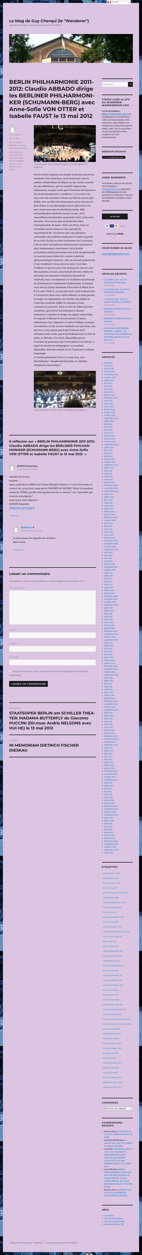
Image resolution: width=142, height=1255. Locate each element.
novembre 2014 (111, 669)
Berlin (12, 142)
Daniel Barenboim (113, 917)
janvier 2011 (109, 803)
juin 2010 (108, 823)
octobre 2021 (110, 462)
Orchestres (23, 148)
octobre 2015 (110, 637)
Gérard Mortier (111, 961)
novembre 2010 (111, 809)
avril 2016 (108, 619)
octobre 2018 (110, 546)
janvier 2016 (109, 628)
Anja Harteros (111, 878)
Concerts (21, 145)
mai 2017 (108, 581)
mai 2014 (108, 686)
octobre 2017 (110, 570)
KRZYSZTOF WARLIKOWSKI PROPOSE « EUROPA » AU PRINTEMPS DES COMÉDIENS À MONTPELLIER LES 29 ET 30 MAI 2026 (118, 334)
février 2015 (109, 660)
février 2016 (109, 625)
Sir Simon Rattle (112, 1077)
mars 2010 (108, 832)
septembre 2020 (111, 491)
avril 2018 (108, 561)
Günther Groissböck (113, 966)
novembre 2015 (111, 634)
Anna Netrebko (112, 883)
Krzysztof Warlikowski (114, 1009)
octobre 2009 (110, 847)
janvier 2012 (109, 768)
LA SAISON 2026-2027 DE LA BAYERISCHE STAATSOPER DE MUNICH (118, 1193)
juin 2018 (108, 555)
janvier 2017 (109, 593)
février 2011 (109, 800)
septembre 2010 (111, 815)
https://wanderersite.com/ (115, 114)
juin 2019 (108, 526)
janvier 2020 (109, 514)
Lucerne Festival (112, 1014)
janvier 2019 (109, 538)
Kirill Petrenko (111, 1000)
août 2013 (108, 713)
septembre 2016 (111, 605)
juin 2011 (108, 788)
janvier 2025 (109, 395)
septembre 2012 (111, 745)
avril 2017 (108, 584)
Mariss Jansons (111, 1029)
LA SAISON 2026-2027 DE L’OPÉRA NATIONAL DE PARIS (118, 1134)
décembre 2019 (111, 517)
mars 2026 (109, 369)
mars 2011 (108, 797)
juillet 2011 (108, 786)
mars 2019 (108, 535)
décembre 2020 (111, 485)
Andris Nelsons (111, 873)
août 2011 (108, 783)
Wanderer (26, 527)
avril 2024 (108, 404)
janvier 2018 (109, 564)
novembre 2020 (111, 488)
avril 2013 (108, 724)
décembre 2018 (110, 541)
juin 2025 (108, 383)
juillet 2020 (109, 497)
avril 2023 (108, 430)
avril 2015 (108, 654)
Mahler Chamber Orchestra (117, 1024)
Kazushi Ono (110, 990)
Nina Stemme (111, 1038)
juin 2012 (108, 753)
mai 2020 (108, 503)
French (114, 2)
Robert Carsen (111, 1068)
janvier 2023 (109, 439)
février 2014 (109, 695)
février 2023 (109, 436)
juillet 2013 (109, 716)
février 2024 (109, 409)
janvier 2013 (109, 733)
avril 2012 (108, 759)
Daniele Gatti (110, 922)
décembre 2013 (110, 701)
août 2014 (108, 678)
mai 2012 (108, 756)
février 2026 (109, 371)
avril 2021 (108, 476)
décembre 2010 (110, 806)
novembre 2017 (111, 567)
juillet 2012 (109, 751)
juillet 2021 (109, 468)
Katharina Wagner (113, 985)
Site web (14, 657)
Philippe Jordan (112, 1048)
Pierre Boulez (110, 1053)
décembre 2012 (110, 736)
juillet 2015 (109, 646)
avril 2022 (108, 456)
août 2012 (108, 748)
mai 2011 (108, 791)
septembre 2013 (111, 710)
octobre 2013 (109, 707)
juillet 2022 (109, 447)
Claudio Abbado (16, 161)
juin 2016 (108, 614)
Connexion (109, 1215)
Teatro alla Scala (112, 1087)
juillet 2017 (109, 576)
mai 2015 (108, 651)
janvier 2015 (109, 663)
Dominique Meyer (113, 936)
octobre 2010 (110, 812)
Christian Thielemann (115, 902)
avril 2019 (108, 532)
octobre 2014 (110, 672)
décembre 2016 (111, 596)
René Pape (109, 1058)
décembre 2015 (110, 631)
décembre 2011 (110, 771)
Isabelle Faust (15, 164)
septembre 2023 (111, 418)
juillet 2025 (109, 380)
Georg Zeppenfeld (113, 951)
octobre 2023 (110, 415)
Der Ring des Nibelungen (116, 931)
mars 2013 (108, 727)
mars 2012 (108, 762)
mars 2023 (108, 433)
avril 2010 (108, 829)
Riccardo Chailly (112, 1063)
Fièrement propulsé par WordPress (62, 1243)
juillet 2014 (109, 681)
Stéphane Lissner (112, 1082)
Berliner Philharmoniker (115, 893)
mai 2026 (108, 363)
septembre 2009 (111, 850)
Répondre (14, 515)
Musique (13, 148)
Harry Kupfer (110, 970)
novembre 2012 (111, 739)
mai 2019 (108, 529)
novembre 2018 (111, 544)
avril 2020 (108, 506)
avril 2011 (108, 794)
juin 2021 (108, 471)
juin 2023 (108, 424)
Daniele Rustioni (112, 927)
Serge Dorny (110, 1072)
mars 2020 (109, 509)
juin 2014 (108, 683)
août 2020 (108, 494)
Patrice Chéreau (112, 1043)
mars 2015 (108, 657)
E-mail (13, 643)
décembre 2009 (111, 841)
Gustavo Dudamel (113, 956)
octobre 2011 (109, 777)
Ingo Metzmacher (112, 975)
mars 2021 (108, 479)
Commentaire (18, 588)
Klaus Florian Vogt (113, 1004)
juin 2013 (108, 718)
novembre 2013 (111, 704)
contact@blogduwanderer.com (116, 254)
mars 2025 (109, 392)
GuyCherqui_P (15, 134)
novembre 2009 (111, 844)
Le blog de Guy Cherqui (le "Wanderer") (49, 20)
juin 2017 (108, 579)
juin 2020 (108, 500)
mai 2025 (108, 386)
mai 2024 (108, 401)
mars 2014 (108, 692)
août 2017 (108, 573)
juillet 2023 (109, 421)
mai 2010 (108, 826)
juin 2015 (108, 648)
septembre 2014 (111, 675)
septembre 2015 (111, 640)
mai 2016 (108, 616)
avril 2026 (108, 366)
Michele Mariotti (112, 1034)
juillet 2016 (109, 611)
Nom (12, 630)
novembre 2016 (111, 599)
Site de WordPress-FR (114, 1224)
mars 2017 (108, 587)
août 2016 (108, 608)
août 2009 (108, 853)
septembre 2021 (111, 465)
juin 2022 (108, 450)
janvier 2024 (109, 412)
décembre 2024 (111, 398)
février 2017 (109, 590)
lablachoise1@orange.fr (22, 507)
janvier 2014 (109, 698)
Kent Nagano (110, 995)
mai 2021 (108, 474)
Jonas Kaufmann (112, 980)
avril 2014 (108, 689)
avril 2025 (108, 389)
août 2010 (108, 818)
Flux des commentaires (114, 1221)
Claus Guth (109, 912)
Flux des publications (113, 1218)
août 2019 (108, 523)
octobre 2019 (110, 520)
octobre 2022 (110, 441)
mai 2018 (108, 558)
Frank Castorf (110, 946)
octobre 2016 (110, 602)
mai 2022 (108, 453)
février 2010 (109, 835)
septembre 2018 (111, 549)
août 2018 (108, 552)
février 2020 (109, 511)
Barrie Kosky (110, 888)
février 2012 (109, 765)
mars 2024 (109, 406)
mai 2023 (108, 427)
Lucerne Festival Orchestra (116, 1019)
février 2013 (109, 730)
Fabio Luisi (109, 941)
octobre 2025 (110, 377)
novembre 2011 (110, 774)
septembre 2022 (111, 444)
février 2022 (109, 459)
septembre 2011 (111, 780)
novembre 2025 (111, 374)
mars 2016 (108, 622)
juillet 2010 (109, 821)
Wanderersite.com (111, 189)
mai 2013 (108, 721)
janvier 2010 (109, 838)
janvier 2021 (109, 482)
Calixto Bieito (111, 897)
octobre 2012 (110, 742)
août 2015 (108, 643)
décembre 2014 (110, 666)
